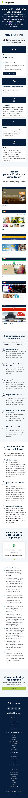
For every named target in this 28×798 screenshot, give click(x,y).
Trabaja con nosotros (14, 758)
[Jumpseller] (14, 703)
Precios (14, 760)
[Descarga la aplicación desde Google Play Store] (10, 713)
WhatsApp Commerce (14, 741)
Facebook (14, 737)
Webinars (14, 780)
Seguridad (14, 791)
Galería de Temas (14, 725)
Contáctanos (14, 765)
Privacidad (8, 791)
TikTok (14, 747)
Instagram (14, 739)
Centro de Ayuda (14, 772)
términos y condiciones (15, 69)
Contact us (21, 498)
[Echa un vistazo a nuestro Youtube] (19, 708)
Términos (19, 791)
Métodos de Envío (14, 723)
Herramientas (14, 778)
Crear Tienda (14, 688)
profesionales (14, 26)
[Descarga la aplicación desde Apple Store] (17, 713)
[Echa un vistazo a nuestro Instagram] (12, 708)
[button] (13, 559)
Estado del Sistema (14, 786)
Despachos (14, 728)
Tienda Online (14, 735)
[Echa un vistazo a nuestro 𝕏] (15, 708)
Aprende (14, 776)
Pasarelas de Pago (14, 721)
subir (7, 514)
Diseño (14, 782)
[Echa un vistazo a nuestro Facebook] (8, 708)
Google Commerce (14, 743)
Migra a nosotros (14, 774)
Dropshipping (14, 749)
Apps (14, 727)
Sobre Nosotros (14, 756)
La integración (10, 486)
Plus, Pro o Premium (16, 42)
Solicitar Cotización (9, 73)
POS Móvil (14, 745)
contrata (15, 474)
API (14, 784)
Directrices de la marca (14, 764)
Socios (14, 762)
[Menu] (25, 2)
